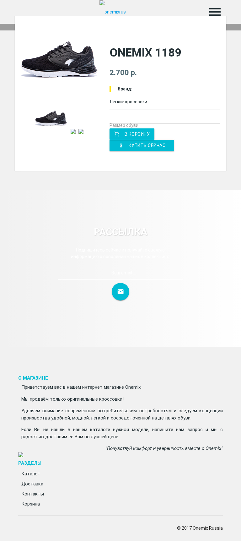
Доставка (32, 484)
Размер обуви (124, 125)
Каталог (30, 474)
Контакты (32, 494)
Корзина (30, 504)
